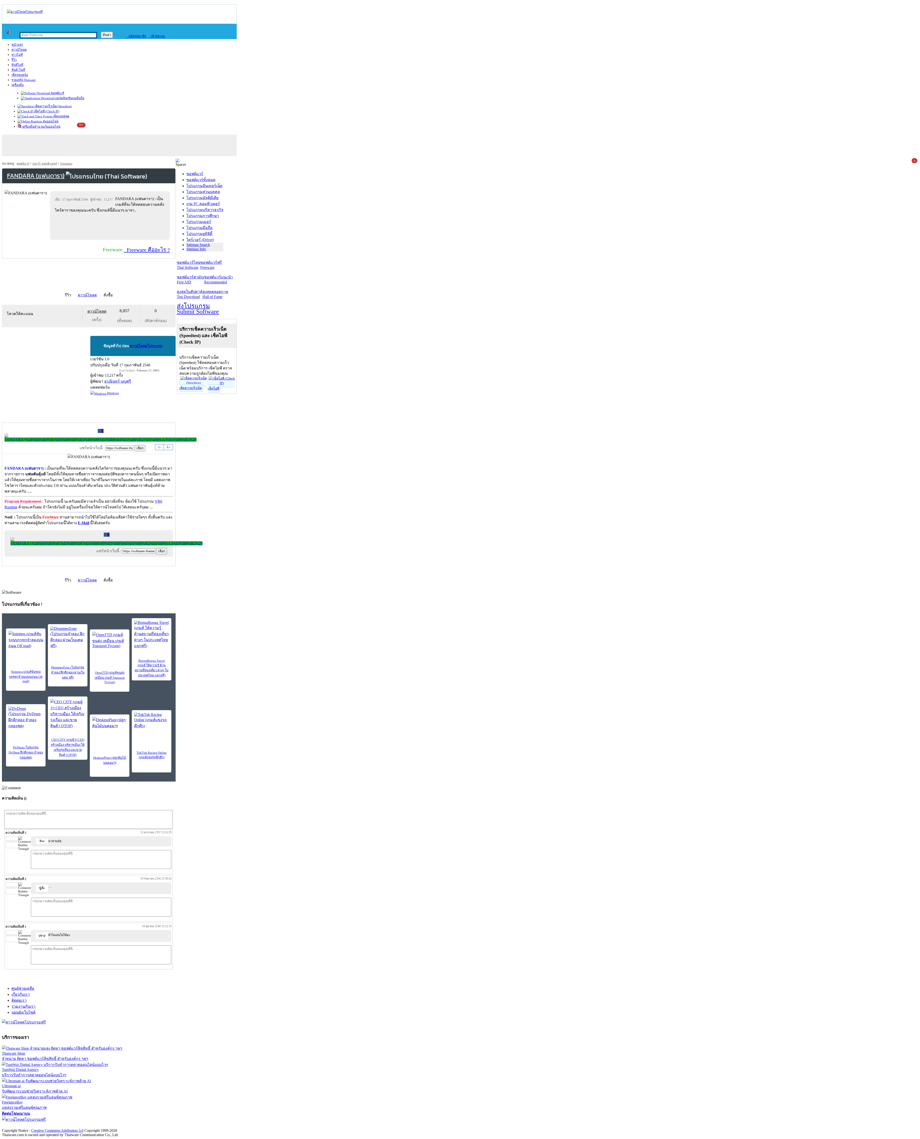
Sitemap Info (196, 249)
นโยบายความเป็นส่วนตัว (63, 1125)
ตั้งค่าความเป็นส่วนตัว (20, 1125)
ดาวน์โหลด (19, 50)
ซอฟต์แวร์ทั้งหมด (200, 180)
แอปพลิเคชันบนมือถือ (69, 98)
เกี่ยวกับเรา (21, 994)
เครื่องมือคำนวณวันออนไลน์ (40, 126)
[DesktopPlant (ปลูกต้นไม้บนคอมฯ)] (109, 724)
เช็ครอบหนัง (20, 75)
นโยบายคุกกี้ (98, 1125)
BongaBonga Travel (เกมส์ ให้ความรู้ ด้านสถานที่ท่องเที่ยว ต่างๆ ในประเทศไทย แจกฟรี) (151, 668)
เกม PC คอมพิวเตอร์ (44, 163)
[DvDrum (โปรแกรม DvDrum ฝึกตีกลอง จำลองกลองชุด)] (25, 718)
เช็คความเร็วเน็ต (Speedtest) (53, 106)
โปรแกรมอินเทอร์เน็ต (204, 186)
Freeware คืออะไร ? (147, 250)
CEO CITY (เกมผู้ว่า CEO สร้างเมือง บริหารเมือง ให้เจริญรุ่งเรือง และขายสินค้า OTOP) (68, 747)
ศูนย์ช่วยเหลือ (23, 988)
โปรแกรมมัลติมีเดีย (202, 198)
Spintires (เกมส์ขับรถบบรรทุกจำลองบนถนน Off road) (25, 676)
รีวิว (14, 60)
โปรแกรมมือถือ (199, 228)
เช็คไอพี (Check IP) (46, 111)
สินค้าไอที (18, 70)
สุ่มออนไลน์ (50, 121)
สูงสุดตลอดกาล (215, 294)
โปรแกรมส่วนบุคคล (203, 192)
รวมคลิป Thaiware (24, 80)
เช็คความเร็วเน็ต (190, 388)
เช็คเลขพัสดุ (60, 116)
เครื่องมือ (18, 85)
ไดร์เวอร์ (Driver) (200, 240)
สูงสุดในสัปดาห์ (189, 294)
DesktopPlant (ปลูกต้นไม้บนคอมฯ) (109, 760)
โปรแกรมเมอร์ (198, 222)
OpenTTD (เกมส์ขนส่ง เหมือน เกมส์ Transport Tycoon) (110, 677)
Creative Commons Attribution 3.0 (57, 1130)
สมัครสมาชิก (136, 36)
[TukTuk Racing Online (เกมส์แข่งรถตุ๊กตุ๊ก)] (151, 721)
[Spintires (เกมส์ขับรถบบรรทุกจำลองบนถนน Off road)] (25, 640)
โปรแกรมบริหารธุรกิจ (204, 210)
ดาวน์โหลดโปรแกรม (146, 346)
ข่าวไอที (17, 55)
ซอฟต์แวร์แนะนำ (218, 279)
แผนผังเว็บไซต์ (23, 1012)
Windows (112, 393)
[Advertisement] (111, 226)
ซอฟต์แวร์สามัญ (190, 279)
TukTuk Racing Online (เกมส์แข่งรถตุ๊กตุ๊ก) (152, 755)
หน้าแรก (17, 44)
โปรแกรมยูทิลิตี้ (199, 234)
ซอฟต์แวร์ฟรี (211, 265)
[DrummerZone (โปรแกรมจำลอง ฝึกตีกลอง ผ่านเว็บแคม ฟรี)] (67, 638)
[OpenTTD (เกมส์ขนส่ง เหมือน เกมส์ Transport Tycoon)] (109, 640)
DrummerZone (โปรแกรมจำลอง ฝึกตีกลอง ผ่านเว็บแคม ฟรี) (68, 672)
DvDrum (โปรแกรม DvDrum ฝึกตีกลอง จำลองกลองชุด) (26, 752)
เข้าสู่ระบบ (157, 36)
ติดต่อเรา (19, 1000)
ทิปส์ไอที (17, 65)
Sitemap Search (198, 245)
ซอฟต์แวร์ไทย (188, 265)
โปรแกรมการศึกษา (202, 216)
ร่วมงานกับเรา (23, 1006)
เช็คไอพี (213, 388)
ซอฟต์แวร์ (57, 93)
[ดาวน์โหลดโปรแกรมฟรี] (25, 12)
